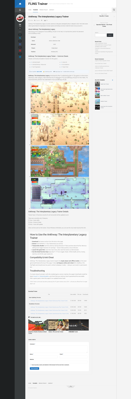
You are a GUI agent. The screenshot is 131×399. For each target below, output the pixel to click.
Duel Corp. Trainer (102, 63)
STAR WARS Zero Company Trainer (103, 45)
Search (96, 32)
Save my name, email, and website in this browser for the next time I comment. (50, 364)
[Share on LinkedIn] (20, 55)
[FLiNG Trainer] (20, 4)
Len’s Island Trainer (102, 73)
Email (61, 354)
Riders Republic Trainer (104, 60)
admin (31, 20)
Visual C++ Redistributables (41, 276)
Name (31, 354)
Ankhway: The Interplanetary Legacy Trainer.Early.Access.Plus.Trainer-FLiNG (49, 307)
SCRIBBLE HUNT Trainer (100, 46)
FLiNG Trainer (38, 4)
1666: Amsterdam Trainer (101, 43)
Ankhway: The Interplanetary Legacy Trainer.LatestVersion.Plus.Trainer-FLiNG (50, 313)
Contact (51, 9)
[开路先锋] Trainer (73, 331)
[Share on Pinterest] (20, 49)
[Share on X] (20, 36)
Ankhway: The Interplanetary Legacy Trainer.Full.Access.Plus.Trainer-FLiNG (49, 300)
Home (29, 9)
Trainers (35, 9)
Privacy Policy (43, 9)
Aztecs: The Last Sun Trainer (56, 331)
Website (32, 359)
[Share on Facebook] (20, 43)
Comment (32, 344)
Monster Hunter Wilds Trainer (106, 70)
